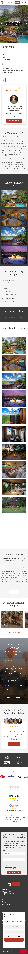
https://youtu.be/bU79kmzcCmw (12, 317)
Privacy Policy (8, 867)
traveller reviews (16, 816)
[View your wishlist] (22, 2)
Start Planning (14, 744)
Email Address (7, 856)
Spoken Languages (13, 334)
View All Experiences (14, 632)
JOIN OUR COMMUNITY (14, 872)
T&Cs (15, 867)
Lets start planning (14, 120)
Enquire (17, 2)
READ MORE (14, 592)
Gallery (3, 334)
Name (4, 850)
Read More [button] (8, 690)
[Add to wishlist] (4, 80)
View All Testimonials (14, 697)
